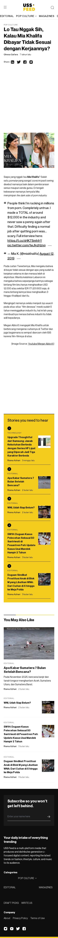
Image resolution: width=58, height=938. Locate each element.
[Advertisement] (29, 101)
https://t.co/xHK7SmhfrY (24, 240)
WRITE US (26, 902)
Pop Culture (11, 24)
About (7, 918)
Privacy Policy (20, 918)
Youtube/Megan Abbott (41, 343)
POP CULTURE (25, 16)
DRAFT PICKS (11, 902)
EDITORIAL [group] (7, 16)
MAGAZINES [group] (46, 16)
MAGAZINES (46, 887)
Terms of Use (37, 918)
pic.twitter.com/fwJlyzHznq (26, 245)
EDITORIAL (10, 887)
